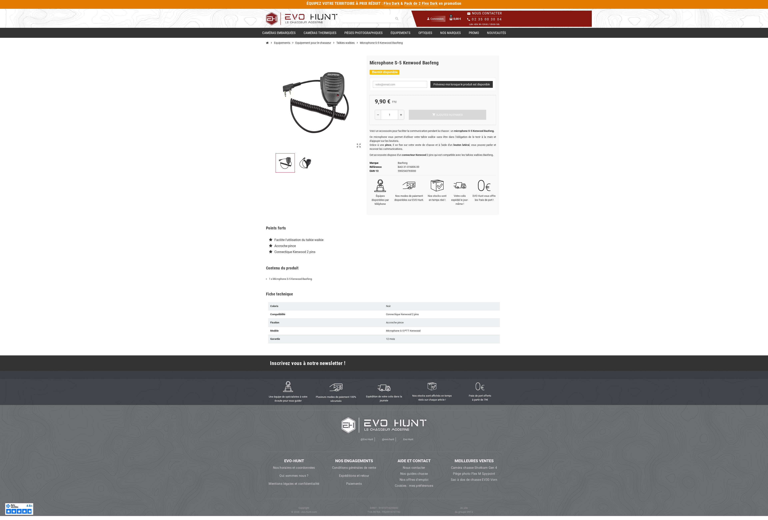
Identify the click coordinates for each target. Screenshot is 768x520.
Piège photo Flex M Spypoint (474, 474)
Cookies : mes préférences (414, 486)
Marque (374, 162)
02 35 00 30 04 (487, 19)
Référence (376, 166)
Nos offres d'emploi (414, 480)
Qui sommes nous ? (293, 476)
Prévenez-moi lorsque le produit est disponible (461, 84)
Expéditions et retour (354, 476)
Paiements (354, 484)
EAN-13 (374, 170)
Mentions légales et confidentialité (294, 484)
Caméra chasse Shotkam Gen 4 (474, 468)
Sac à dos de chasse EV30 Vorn (474, 480)
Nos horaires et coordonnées (294, 468)
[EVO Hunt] (301, 18)
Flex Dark (392, 3)
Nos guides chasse (414, 474)
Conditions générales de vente (354, 468)
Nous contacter (414, 468)
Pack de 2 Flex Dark (421, 3)
